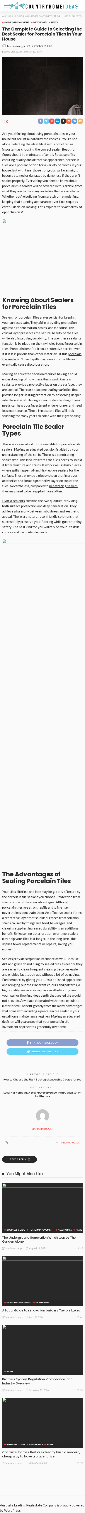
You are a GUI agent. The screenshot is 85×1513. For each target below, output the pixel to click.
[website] (6, 1142)
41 (81, 1317)
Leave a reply (18, 1159)
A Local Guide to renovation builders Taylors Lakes (41, 1310)
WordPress (12, 1510)
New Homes (40, 22)
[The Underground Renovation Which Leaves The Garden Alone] (42, 1208)
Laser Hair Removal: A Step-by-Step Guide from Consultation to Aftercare (42, 1094)
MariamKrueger (16, 46)
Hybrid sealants (13, 501)
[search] (77, 5)
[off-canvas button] (7, 5)
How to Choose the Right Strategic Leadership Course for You (42, 1079)
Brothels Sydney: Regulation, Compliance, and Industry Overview (37, 1381)
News (54, 22)
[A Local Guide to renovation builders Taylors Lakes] (42, 1281)
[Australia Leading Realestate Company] (42, 5)
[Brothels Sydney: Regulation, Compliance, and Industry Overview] (42, 1350)
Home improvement (17, 22)
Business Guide (16, 1230)
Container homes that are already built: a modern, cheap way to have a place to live (41, 1454)
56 (81, 1390)
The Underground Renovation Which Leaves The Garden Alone (39, 1239)
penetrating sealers (63, 486)
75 (81, 1463)
